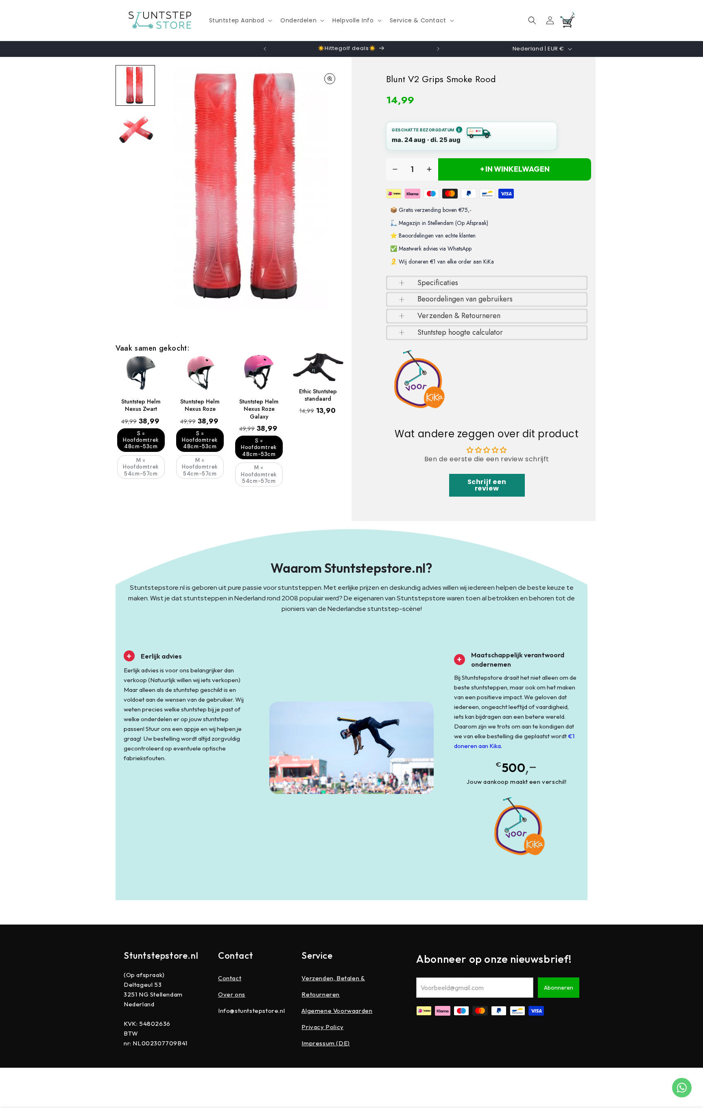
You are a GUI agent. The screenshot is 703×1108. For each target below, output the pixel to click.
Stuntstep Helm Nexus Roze (200, 405)
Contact (229, 978)
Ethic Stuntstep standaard (318, 395)
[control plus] (429, 169)
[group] (135, 85)
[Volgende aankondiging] (438, 49)
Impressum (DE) (325, 1043)
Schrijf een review (487, 485)
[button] (240, 20)
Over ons (231, 994)
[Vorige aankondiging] (265, 49)
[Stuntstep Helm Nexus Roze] (200, 372)
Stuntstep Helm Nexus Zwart (141, 405)
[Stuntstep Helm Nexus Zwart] (141, 372)
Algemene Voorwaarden (336, 1010)
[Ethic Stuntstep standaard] (318, 367)
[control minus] (395, 169)
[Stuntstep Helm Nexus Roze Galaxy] (259, 372)
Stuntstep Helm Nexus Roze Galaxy (259, 409)
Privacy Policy (322, 1027)
